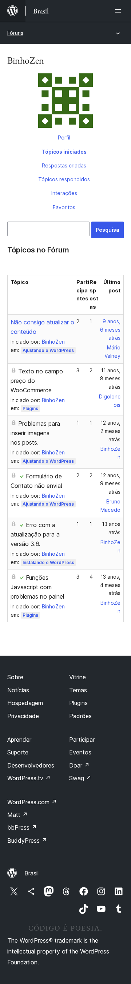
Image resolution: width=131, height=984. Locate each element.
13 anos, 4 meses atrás (110, 585)
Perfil (64, 137)
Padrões (80, 716)
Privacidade (23, 716)
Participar (82, 739)
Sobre (15, 677)
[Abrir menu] (119, 11)
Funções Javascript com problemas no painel (37, 587)
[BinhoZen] (65, 102)
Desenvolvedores (30, 765)
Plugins (30, 408)
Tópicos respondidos (64, 179)
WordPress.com (32, 802)
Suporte (17, 752)
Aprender (19, 739)
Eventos (80, 752)
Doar (79, 765)
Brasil (31, 873)
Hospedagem (25, 702)
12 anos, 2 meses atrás (110, 431)
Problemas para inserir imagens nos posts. (35, 433)
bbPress (22, 827)
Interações (64, 193)
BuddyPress (27, 840)
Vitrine (77, 677)
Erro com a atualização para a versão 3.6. (35, 534)
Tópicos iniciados (64, 152)
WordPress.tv (29, 778)
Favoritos (64, 207)
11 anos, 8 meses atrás (110, 378)
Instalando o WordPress (48, 562)
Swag (80, 778)
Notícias (18, 690)
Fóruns (15, 33)
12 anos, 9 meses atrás (110, 483)
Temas (78, 690)
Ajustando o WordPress (48, 350)
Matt (17, 814)
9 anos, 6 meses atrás (110, 329)
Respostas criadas (64, 165)
